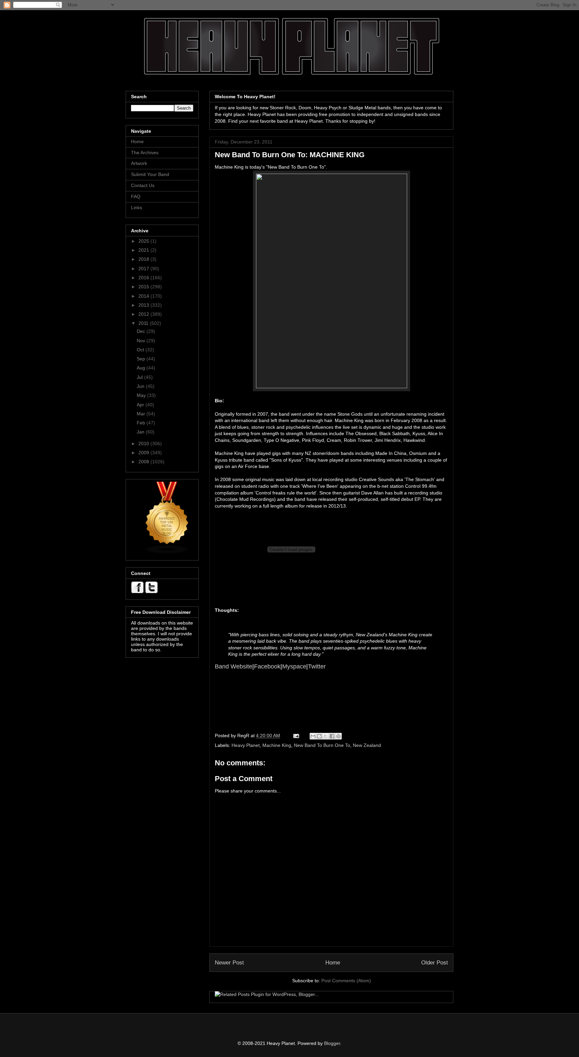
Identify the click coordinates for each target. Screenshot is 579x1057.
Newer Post (229, 962)
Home (332, 962)
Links (136, 207)
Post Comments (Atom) (346, 980)
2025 (144, 241)
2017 (144, 268)
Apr (141, 404)
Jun (141, 386)
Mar (141, 413)
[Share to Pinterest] (338, 736)
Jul (140, 377)
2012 (144, 314)
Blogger (332, 1043)
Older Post (434, 962)
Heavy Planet (246, 745)
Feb (141, 422)
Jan (141, 431)
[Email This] (313, 736)
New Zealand (367, 745)
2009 (144, 452)
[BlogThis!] (319, 736)
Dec (141, 331)
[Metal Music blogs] (167, 552)
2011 (144, 323)
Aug (141, 367)
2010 (144, 443)
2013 (144, 305)
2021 (144, 250)
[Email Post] (296, 735)
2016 (144, 277)
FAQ (135, 196)
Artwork (139, 163)
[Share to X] (325, 736)
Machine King (276, 745)
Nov (141, 340)
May (142, 395)
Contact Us (142, 185)
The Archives (144, 152)
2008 (144, 461)
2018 (144, 259)
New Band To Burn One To (322, 745)
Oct (141, 349)
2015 (144, 286)
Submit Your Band (150, 174)
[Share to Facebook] (332, 736)
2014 (144, 296)
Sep (141, 358)
